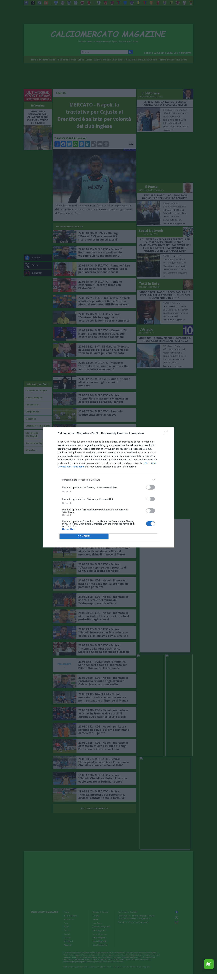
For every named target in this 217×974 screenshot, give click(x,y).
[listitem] (108, 480)
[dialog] (108, 487)
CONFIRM (84, 536)
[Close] (167, 433)
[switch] (150, 487)
